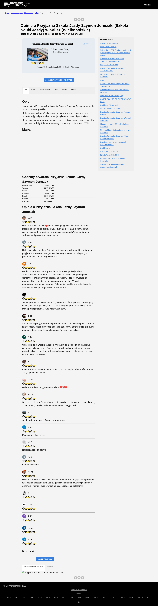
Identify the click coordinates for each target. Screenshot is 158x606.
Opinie (7, 13)
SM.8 (71, 597)
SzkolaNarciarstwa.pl (108, 47)
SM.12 (105, 597)
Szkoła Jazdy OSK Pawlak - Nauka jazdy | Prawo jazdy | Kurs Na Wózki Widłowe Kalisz (116, 52)
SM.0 (9, 597)
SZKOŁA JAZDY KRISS (109, 155)
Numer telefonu (45, 559)
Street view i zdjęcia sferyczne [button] (33, 566)
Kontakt (147, 5)
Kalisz (36, 13)
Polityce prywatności (79, 590)
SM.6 (56, 597)
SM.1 (16, 597)
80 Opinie (86, 43)
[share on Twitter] (79, 20)
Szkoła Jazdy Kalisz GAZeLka (111, 152)
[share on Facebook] (75, 20)
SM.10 (87, 597)
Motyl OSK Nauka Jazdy (109, 65)
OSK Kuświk (105, 148)
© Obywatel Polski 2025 (14, 586)
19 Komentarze (87, 44)
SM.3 (32, 597)
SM (79, 602)
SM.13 (113, 597)
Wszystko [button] (50, 566)
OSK (102, 80)
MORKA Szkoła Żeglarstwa (110, 109)
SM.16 (140, 597)
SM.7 (63, 597)
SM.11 (96, 597)
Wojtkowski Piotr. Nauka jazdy (111, 96)
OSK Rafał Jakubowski (109, 43)
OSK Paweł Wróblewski (109, 105)
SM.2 (24, 597)
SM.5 (48, 597)
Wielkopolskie (28, 13)
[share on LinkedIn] (82, 20)
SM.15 (131, 597)
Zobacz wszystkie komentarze (58, 80)
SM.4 (40, 597)
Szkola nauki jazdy (17, 13)
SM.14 (122, 597)
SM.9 (79, 597)
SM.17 (149, 597)
